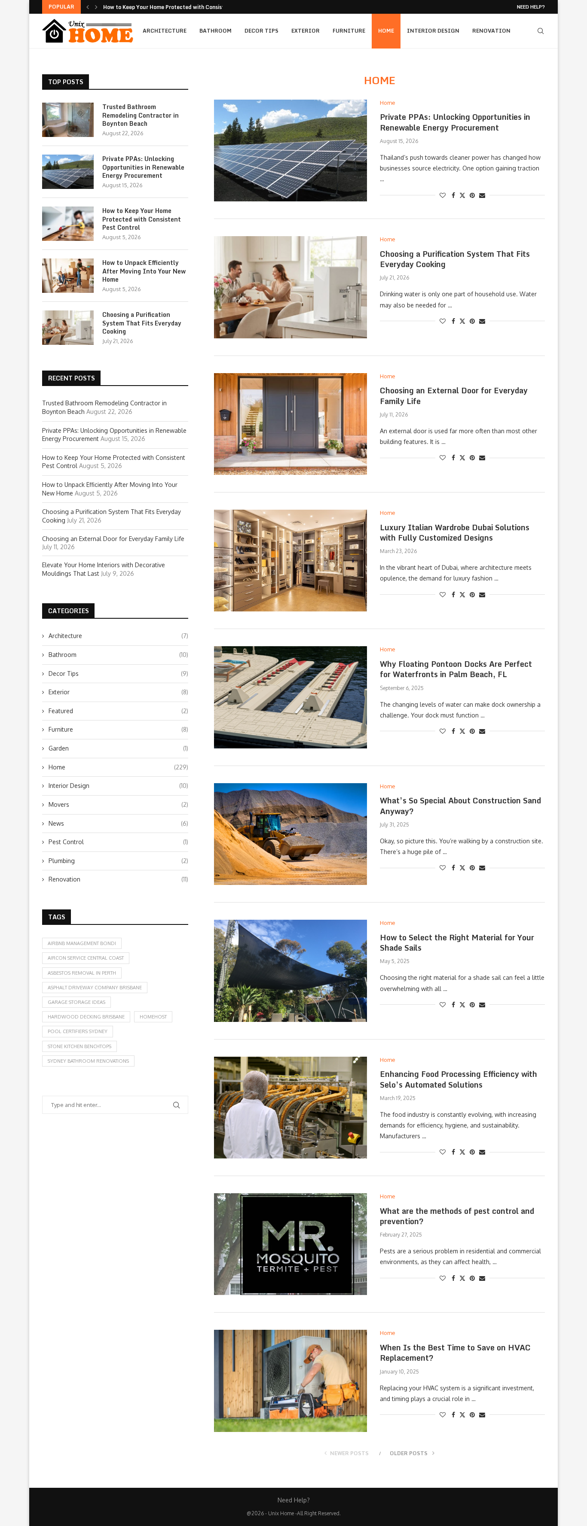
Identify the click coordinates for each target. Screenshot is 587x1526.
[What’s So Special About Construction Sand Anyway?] (290, 834)
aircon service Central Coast (86, 958)
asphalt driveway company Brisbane (95, 988)
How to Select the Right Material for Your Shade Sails (457, 942)
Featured (118, 710)
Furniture (349, 31)
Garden (118, 748)
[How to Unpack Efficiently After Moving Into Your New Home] (68, 275)
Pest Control (118, 841)
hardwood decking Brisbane (86, 1017)
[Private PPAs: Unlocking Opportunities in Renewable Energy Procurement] (290, 150)
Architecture (164, 31)
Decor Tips (261, 31)
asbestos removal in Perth (82, 973)
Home (386, 31)
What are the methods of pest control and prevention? (457, 1216)
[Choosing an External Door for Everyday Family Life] (290, 424)
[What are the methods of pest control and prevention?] (290, 1244)
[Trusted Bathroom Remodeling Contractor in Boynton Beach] (68, 120)
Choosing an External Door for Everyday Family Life (454, 395)
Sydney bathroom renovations (88, 1061)
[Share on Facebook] (453, 195)
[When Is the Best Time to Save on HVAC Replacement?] (290, 1381)
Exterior (305, 31)
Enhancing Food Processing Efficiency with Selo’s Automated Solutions (458, 1079)
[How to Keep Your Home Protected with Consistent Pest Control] (68, 224)
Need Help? (531, 7)
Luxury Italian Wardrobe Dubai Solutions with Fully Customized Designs (454, 532)
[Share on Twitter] (462, 195)
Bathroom (215, 31)
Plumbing (118, 860)
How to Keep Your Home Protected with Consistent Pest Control (141, 219)
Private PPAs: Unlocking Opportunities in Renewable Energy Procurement (455, 122)
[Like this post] (443, 195)
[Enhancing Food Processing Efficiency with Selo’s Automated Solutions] (290, 1107)
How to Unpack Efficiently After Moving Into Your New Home (144, 271)
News (118, 823)
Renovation (491, 31)
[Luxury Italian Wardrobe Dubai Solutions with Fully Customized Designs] (290, 560)
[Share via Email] (482, 195)
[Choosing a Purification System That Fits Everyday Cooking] (290, 287)
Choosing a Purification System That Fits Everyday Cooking (455, 259)
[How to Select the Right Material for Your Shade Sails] (290, 970)
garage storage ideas (76, 1002)
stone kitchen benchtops (79, 1046)
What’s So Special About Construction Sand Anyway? (460, 805)
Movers (118, 804)
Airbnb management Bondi (82, 943)
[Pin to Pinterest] (472, 195)
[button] (87, 7)
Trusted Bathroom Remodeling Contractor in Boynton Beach (140, 115)
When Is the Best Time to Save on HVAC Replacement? (455, 1352)
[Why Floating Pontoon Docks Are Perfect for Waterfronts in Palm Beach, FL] (290, 697)
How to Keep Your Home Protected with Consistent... (170, 7)
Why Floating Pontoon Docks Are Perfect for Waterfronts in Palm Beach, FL (456, 669)
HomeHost (153, 1017)
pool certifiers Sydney (77, 1031)
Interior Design (433, 31)
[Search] (540, 31)
